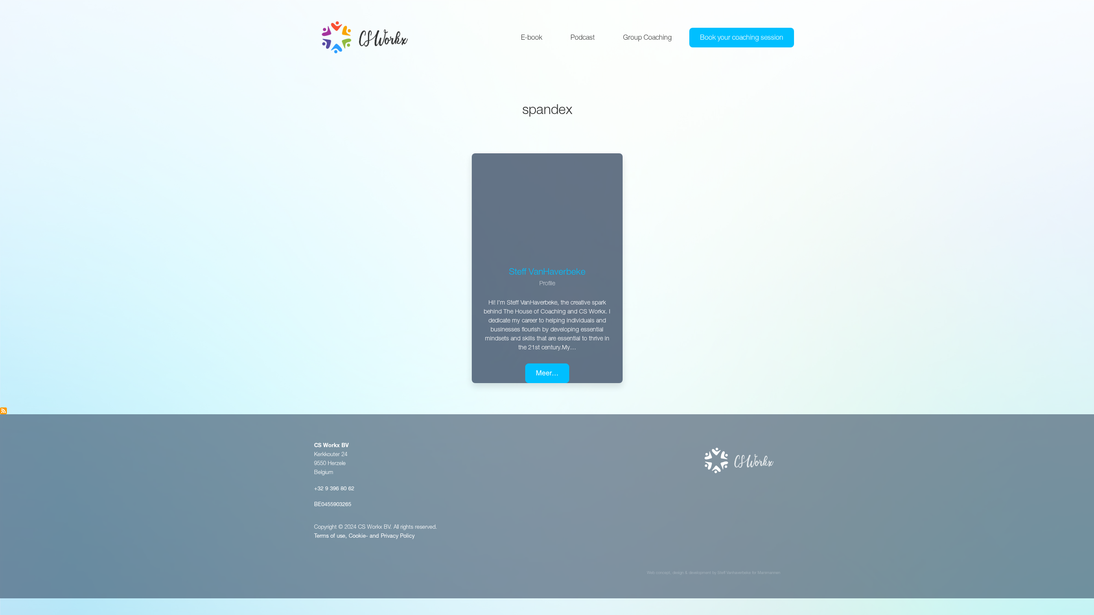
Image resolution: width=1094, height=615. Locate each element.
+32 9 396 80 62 (334, 489)
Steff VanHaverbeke (547, 272)
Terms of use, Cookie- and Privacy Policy (364, 536)
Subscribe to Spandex (3, 410)
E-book (531, 38)
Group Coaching (647, 38)
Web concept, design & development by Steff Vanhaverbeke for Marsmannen (713, 573)
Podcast (583, 38)
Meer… (547, 374)
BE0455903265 (332, 505)
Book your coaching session (741, 38)
